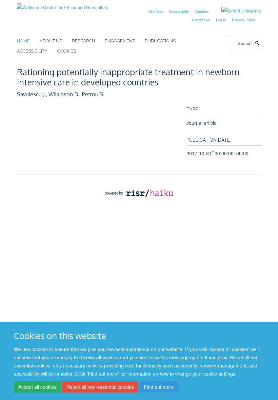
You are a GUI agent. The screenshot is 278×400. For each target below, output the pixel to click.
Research (83, 40)
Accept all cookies (37, 386)
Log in (221, 19)
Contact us (201, 19)
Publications (160, 40)
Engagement (120, 40)
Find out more (159, 386)
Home (23, 40)
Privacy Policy (243, 19)
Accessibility (179, 11)
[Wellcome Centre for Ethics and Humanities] (62, 5)
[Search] (257, 42)
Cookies (202, 11)
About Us (51, 40)
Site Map (155, 11)
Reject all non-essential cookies (100, 386)
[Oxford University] (236, 11)
